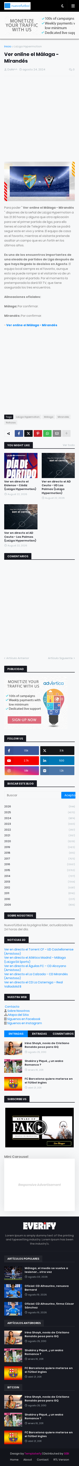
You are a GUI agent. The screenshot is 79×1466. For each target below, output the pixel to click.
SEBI (66, 1454)
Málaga (48, 417)
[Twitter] (28, 433)
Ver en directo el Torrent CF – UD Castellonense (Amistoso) (39, 951)
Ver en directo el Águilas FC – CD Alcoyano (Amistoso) (35, 968)
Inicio (7, 46)
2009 (39, 905)
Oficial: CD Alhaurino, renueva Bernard (47, 1288)
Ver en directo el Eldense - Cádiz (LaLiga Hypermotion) (20, 485)
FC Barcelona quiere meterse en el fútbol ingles (49, 1081)
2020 (39, 841)
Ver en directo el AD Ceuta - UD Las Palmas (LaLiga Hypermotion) (56, 487)
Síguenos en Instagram (24, 1023)
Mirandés (63, 417)
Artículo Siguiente (60, 658)
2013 (39, 882)
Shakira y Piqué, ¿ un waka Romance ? (44, 1063)
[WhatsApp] (47, 433)
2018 (39, 853)
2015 (39, 870)
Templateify (33, 1454)
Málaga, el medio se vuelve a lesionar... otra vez (46, 1270)
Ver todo (69, 445)
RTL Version (61, 1460)
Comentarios (63, 1034)
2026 (39, 806)
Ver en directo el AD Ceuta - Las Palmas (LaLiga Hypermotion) (20, 536)
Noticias (11, 422)
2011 (39, 893)
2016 (39, 864)
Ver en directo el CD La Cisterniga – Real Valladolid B (33, 984)
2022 (39, 830)
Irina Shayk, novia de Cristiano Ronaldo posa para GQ (47, 1045)
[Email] (57, 433)
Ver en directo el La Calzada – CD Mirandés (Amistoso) (36, 976)
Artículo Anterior (17, 658)
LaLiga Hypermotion (28, 46)
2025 (39, 812)
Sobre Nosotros (18, 1011)
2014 (39, 876)
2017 (39, 859)
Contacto (12, 1006)
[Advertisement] (39, 119)
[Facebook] (19, 433)
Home (14, 1460)
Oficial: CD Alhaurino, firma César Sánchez (49, 1306)
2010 (39, 899)
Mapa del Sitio (18, 1015)
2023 (39, 824)
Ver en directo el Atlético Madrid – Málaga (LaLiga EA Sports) (35, 959)
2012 (39, 887)
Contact (43, 1460)
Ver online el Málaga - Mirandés (31, 325)
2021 (39, 835)
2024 (39, 818)
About (27, 1460)
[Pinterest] (38, 433)
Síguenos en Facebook (23, 1019)
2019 (39, 847)
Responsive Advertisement (39, 1185)
